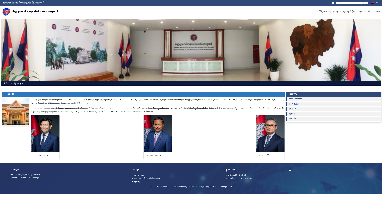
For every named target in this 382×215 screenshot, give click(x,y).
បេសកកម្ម (292, 109)
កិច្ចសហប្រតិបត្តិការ (349, 11)
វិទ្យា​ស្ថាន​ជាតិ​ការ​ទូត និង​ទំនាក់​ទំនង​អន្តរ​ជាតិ (169, 187)
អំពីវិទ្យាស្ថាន (323, 11)
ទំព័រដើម (5, 83)
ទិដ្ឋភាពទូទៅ (18, 83)
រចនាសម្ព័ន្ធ (292, 119)
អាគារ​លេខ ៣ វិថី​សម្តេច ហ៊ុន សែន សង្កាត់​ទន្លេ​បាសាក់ (25, 175)
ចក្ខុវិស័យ (292, 114)
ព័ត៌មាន (370, 11)
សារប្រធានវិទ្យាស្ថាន (295, 99)
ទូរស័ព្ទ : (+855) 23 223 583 (237, 175)
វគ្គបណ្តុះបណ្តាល (335, 11)
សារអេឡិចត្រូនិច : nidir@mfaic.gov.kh (240, 178)
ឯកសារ (377, 11)
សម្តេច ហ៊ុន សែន (139, 175)
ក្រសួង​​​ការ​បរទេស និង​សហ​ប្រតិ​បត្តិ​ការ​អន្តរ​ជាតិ (147, 178)
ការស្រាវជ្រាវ (361, 11)
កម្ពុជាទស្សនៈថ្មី (138, 182)
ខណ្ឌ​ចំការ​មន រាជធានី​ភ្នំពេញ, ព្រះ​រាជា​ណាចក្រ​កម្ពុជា (24, 177)
